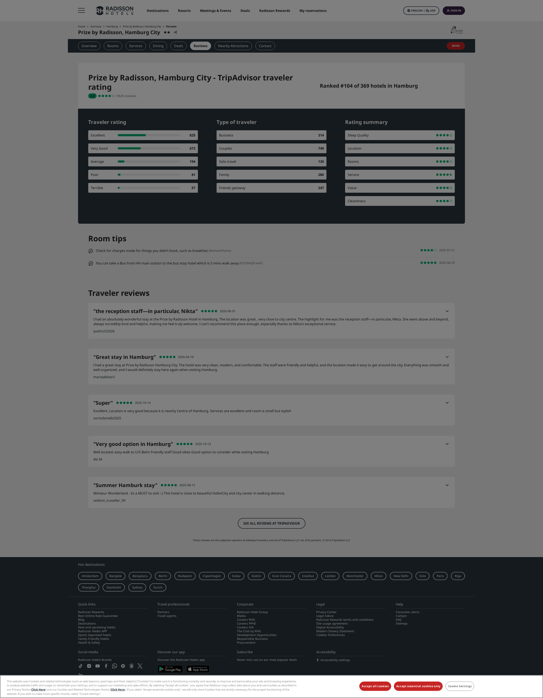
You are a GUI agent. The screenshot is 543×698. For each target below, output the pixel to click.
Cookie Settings (460, 686)
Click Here (38, 689)
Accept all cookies (375, 686)
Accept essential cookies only (418, 686)
